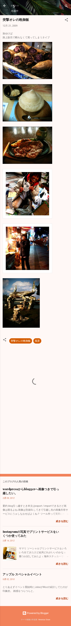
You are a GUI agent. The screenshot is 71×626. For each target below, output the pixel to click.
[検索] (66, 7)
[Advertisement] (35, 445)
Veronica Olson (44, 620)
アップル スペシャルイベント (22, 574)
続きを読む (62, 521)
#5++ (15, 5)
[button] (66, 20)
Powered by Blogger (37, 613)
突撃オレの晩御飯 (21, 340)
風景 (37, 340)
